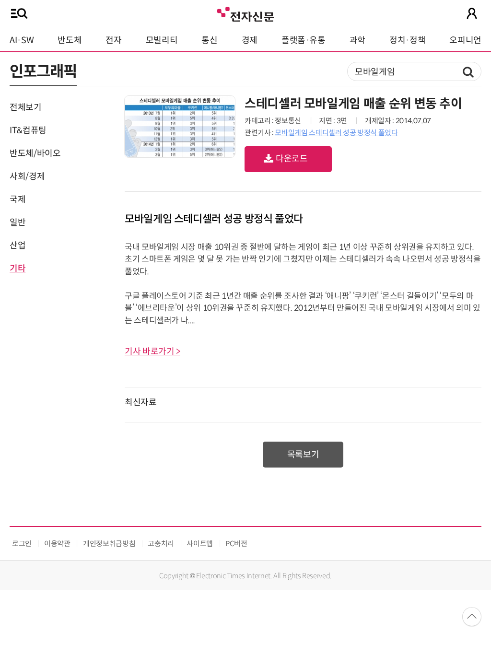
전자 (113, 40)
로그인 (22, 543)
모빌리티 (162, 40)
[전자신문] (245, 13)
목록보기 (303, 454)
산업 (17, 245)
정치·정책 (407, 40)
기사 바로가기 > (152, 351)
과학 (357, 40)
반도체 (70, 40)
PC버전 (236, 543)
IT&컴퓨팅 (28, 130)
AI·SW (22, 40)
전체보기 (26, 107)
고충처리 (161, 543)
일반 (17, 222)
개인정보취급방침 (109, 543)
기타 (17, 268)
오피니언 (465, 40)
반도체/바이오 (35, 153)
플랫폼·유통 (303, 40)
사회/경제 (27, 176)
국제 (17, 199)
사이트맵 (200, 543)
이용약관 (57, 543)
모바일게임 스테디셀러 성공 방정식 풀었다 (336, 132)
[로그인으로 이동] (471, 13)
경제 (249, 40)
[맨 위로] (471, 616)
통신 (209, 40)
